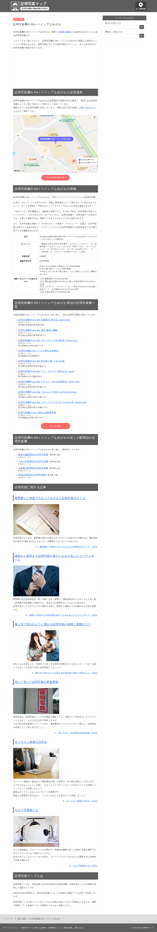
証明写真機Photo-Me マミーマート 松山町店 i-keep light (47, 340)
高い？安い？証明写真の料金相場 (36, 681)
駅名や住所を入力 (113, 23)
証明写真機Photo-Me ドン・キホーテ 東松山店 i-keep (46, 371)
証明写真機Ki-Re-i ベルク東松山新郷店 (38, 351)
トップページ (7, 919)
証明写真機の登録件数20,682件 (35, 8)
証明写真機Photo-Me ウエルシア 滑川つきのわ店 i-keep (47, 392)
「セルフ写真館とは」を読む (84, 866)
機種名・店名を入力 (114, 32)
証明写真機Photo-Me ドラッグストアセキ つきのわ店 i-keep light (52, 402)
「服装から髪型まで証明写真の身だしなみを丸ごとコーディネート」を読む (62, 615)
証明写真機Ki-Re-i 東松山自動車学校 (37, 412)
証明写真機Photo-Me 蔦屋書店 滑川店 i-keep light (44, 320)
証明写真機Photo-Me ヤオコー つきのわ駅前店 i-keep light (49, 382)
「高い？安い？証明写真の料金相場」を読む (77, 733)
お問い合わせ (79, 928)
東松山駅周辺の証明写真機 (32, 475)
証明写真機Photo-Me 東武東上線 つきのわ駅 (41, 361)
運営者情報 (68, 928)
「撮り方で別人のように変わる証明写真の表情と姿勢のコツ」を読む (66, 673)
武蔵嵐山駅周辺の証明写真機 (33, 468)
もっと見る (55, 426)
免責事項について (55, 928)
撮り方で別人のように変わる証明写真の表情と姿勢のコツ (53, 624)
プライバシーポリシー (11, 928)
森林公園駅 (18, 19)
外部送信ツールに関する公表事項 (34, 928)
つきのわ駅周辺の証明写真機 (33, 461)
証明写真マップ (34, 4)
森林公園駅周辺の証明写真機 (33, 454)
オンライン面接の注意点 (31, 741)
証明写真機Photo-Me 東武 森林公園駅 (38, 330)
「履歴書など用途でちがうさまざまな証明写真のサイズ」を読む (68, 547)
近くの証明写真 (141, 9)
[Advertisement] (55, 68)
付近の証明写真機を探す (55, 178)
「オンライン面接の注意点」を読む (81, 801)
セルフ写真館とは (26, 810)
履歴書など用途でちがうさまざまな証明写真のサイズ (50, 498)
